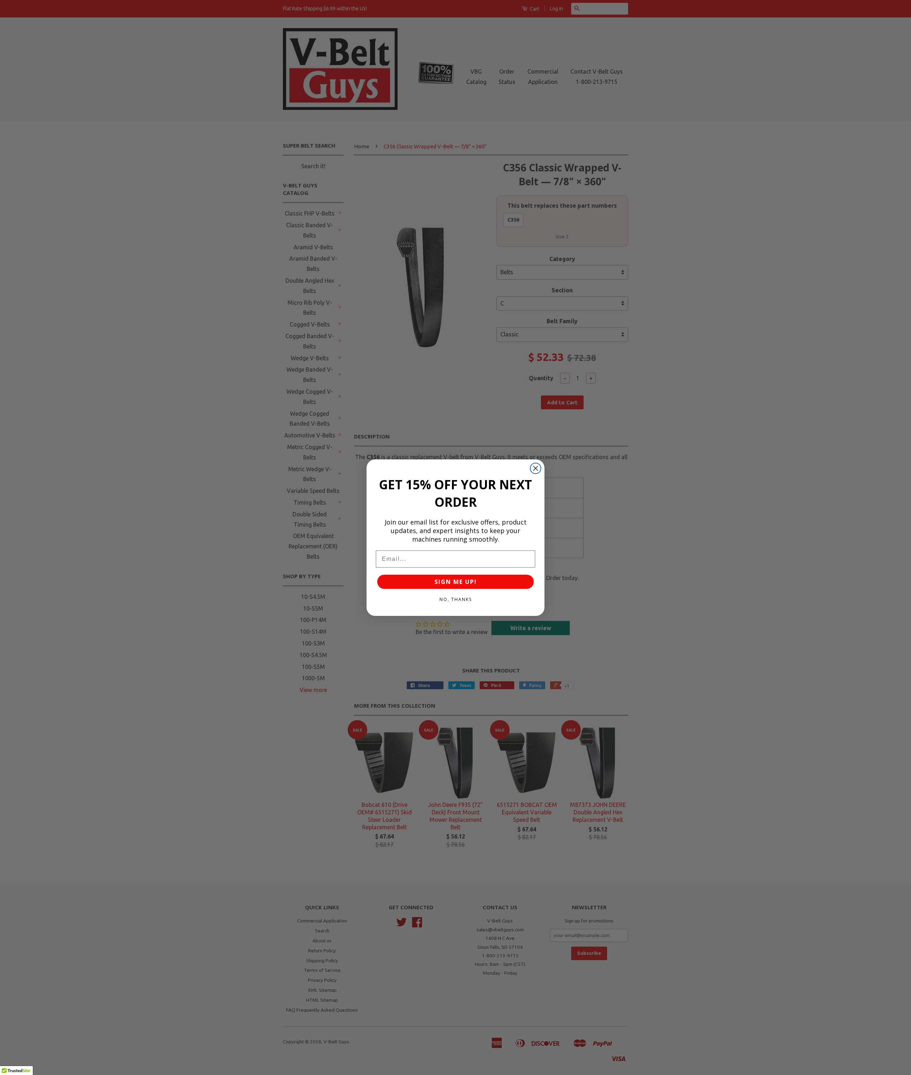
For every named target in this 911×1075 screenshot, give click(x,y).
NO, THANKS (455, 599)
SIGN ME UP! (456, 582)
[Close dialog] (535, 468)
